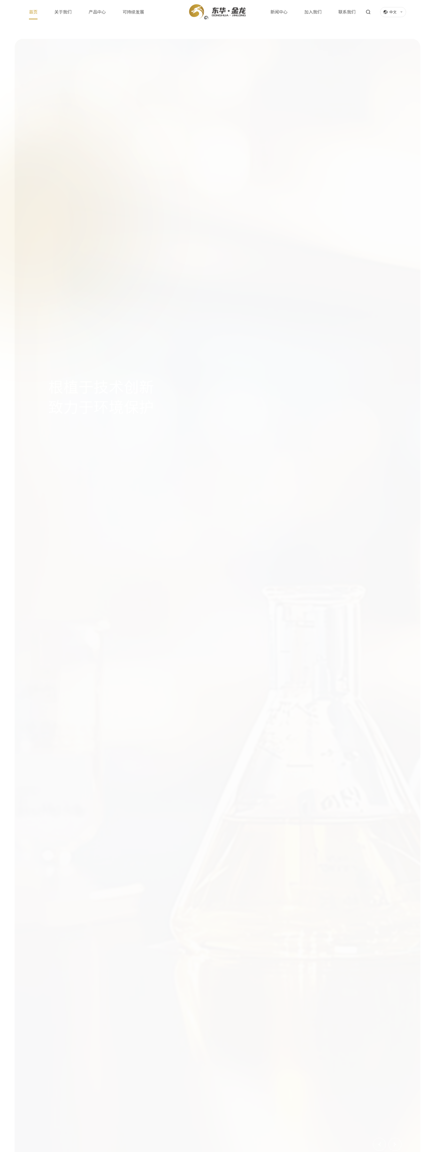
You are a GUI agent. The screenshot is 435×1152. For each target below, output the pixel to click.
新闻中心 (278, 12)
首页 (33, 12)
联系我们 (346, 12)
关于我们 (62, 12)
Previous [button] (379, 1129)
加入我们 (312, 12)
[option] (217, 588)
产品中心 (97, 12)
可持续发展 (133, 12)
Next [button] (395, 1129)
